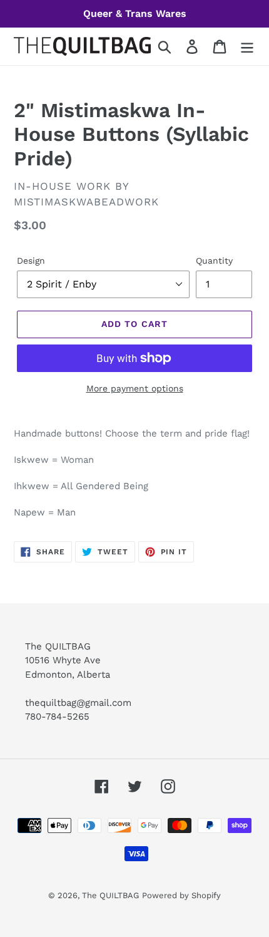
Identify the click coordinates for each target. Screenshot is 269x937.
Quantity (214, 261)
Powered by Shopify (181, 895)
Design (31, 261)
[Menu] (247, 47)
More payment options (134, 388)
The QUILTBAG (110, 895)
